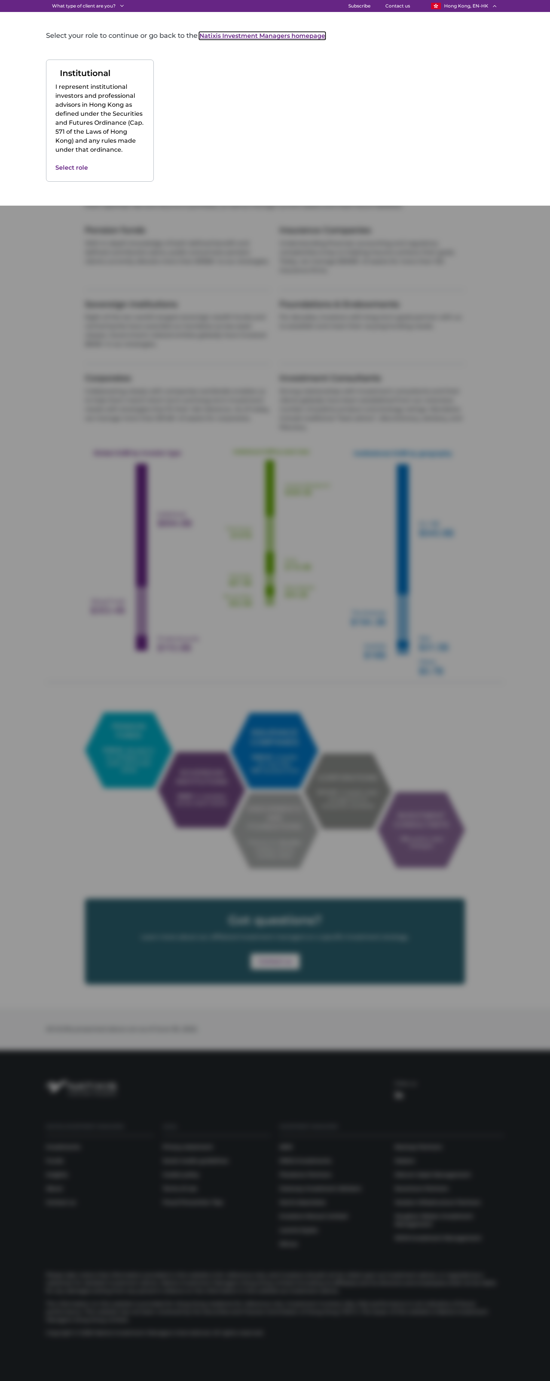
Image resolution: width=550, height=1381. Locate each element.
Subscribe (359, 6)
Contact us (397, 6)
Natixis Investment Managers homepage (262, 35)
